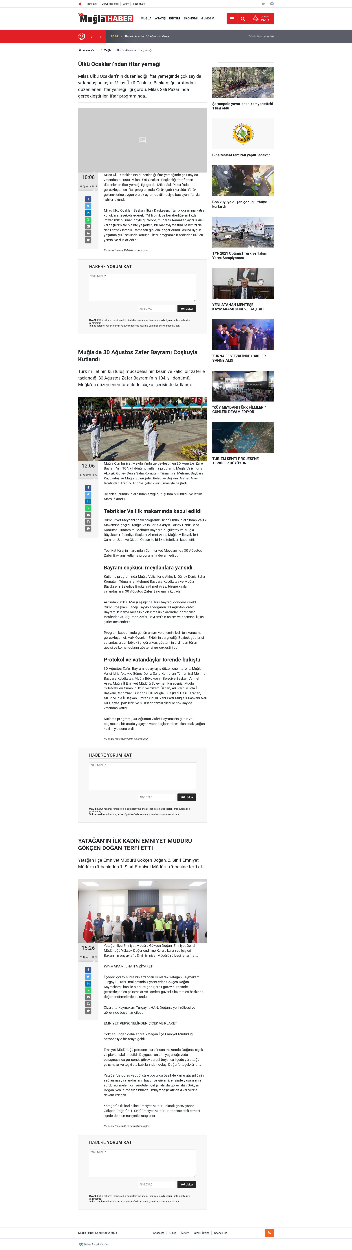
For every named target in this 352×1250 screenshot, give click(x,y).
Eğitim (174, 18)
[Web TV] (263, 3)
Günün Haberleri (110, 3)
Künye (172, 1233)
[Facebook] (88, 199)
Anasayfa (158, 1233)
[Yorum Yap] (88, 240)
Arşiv (126, 3)
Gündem (207, 18)
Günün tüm (261, 36)
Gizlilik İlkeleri (202, 1233)
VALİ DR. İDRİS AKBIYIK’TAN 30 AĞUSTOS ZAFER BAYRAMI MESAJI (169, 36)
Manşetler (92, 3)
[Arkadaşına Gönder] (88, 226)
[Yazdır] (88, 233)
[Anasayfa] (80, 3)
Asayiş (160, 18)
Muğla (146, 18)
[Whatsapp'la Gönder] (88, 220)
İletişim (185, 1233)
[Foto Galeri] (272, 3)
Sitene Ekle (139, 3)
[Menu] (232, 18)
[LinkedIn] (88, 213)
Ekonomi (191, 18)
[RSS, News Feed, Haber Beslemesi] (269, 1233)
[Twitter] (88, 206)
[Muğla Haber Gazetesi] (105, 18)
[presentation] (91, 36)
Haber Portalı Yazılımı (96, 1244)
